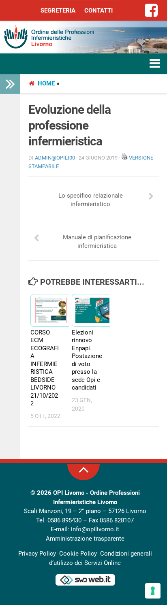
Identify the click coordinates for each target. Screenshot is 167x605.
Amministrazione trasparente (85, 538)
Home (46, 83)
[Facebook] (151, 11)
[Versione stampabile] (124, 158)
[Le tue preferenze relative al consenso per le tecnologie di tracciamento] (153, 591)
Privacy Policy (37, 553)
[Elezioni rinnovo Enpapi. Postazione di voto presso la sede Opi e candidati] (89, 310)
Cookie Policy (78, 553)
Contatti (98, 10)
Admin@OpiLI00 (55, 158)
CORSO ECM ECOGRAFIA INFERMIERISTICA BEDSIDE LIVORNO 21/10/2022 (44, 368)
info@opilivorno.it (95, 529)
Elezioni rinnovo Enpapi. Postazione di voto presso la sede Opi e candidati (87, 360)
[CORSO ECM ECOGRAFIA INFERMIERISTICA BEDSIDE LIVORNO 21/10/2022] (47, 310)
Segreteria (58, 10)
